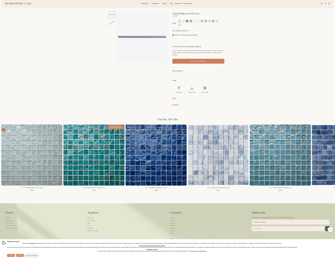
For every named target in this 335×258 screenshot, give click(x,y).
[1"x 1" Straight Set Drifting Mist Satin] (218, 155)
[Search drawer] (321, 3)
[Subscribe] (327, 228)
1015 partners (31, 243)
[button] (330, 229)
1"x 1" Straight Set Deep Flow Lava (155, 188)
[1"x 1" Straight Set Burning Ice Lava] (31, 155)
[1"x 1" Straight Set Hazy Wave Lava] (280, 155)
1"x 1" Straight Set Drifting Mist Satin (218, 188)
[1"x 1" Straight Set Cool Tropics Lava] (93, 155)
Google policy (203, 251)
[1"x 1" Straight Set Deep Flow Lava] (155, 155)
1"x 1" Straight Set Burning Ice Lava (31, 188)
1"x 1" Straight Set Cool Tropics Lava (94, 188)
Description (177, 70)
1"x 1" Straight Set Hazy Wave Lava (280, 188)
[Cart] (329, 3)
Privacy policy (193, 251)
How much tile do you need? (189, 35)
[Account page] (325, 3)
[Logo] (18, 3)
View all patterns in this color (180, 30)
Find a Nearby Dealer (200, 61)
